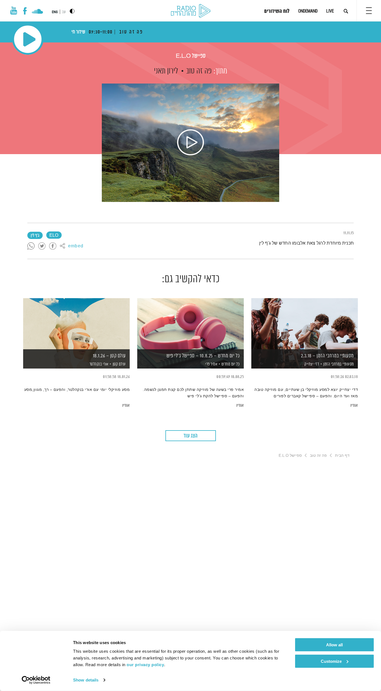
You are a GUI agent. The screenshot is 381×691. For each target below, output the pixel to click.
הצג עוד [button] (190, 436)
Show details (85, 680)
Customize (331, 661)
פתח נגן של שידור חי (27, 39)
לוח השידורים (277, 11)
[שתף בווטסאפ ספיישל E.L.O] (31, 246)
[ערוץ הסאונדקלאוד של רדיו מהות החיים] (37, 12)
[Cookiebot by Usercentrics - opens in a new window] (36, 680)
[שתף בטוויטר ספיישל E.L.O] (41, 246)
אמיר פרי (211, 364)
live (330, 11)
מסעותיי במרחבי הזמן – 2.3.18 (327, 356)
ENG (55, 12)
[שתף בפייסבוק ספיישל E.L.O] (52, 246)
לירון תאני (166, 71)
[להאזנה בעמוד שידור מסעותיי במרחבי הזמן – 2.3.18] (304, 323)
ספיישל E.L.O (191, 56)
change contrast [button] (72, 11)
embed (75, 246)
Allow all (334, 644)
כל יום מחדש (230, 364)
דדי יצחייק (311, 364)
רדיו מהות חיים (190, 11)
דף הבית (342, 455)
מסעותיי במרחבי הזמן (338, 364)
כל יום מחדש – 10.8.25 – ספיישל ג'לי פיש (203, 356)
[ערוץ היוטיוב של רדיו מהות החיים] (13, 10)
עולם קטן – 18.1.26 (109, 356)
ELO (53, 235)
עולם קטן (119, 364)
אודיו (354, 405)
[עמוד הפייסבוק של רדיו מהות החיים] (25, 11)
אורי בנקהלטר (98, 364)
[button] (369, 10)
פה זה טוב (199, 71)
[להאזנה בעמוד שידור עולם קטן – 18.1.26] (76, 323)
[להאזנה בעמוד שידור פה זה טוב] (190, 142)
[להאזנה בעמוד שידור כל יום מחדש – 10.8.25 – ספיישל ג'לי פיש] (190, 323)
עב (64, 12)
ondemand (308, 11)
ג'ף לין (35, 235)
